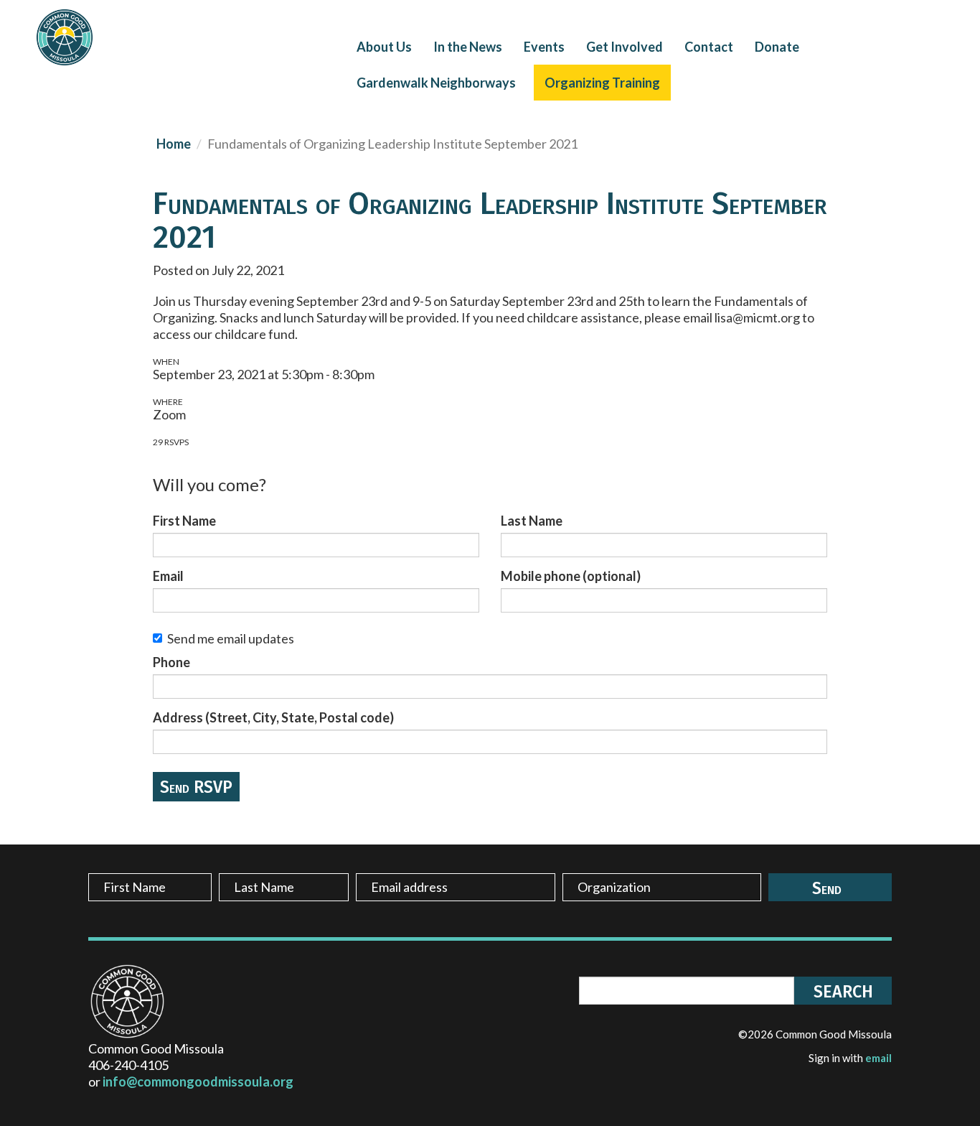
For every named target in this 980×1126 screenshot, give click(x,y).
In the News (467, 47)
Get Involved (624, 47)
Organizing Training (602, 82)
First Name (184, 521)
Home (173, 144)
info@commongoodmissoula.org (198, 1081)
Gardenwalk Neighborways (436, 82)
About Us (384, 47)
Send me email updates (230, 638)
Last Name (531, 521)
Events (544, 47)
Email (168, 576)
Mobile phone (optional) (571, 576)
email (878, 1057)
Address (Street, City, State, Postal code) (273, 717)
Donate (777, 47)
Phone (171, 662)
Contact (708, 47)
